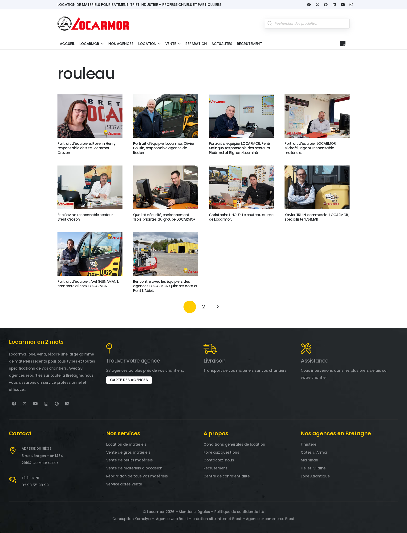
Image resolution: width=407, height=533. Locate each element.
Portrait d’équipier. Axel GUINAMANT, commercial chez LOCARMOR (88, 284)
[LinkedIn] (334, 4)
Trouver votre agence (133, 360)
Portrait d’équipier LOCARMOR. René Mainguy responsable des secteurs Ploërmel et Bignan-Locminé (239, 148)
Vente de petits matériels (129, 460)
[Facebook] (308, 4)
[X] (317, 4)
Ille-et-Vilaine (313, 468)
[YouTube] (342, 4)
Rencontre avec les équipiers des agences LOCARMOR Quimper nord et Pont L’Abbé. (165, 286)
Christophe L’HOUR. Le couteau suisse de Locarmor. (241, 217)
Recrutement (215, 468)
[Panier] (343, 43)
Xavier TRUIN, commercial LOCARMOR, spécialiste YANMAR (317, 217)
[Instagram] (351, 4)
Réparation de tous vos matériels (137, 476)
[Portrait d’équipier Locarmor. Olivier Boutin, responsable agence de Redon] (165, 116)
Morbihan (309, 460)
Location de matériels (126, 444)
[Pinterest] (325, 4)
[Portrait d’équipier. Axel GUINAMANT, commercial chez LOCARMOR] (89, 254)
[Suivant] (217, 307)
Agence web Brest (172, 518)
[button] (102, 43)
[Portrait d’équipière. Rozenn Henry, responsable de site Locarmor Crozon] (89, 116)
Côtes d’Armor (314, 452)
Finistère (308, 444)
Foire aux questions (221, 452)
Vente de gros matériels (128, 452)
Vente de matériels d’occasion (134, 468)
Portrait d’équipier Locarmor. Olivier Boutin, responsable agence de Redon (163, 148)
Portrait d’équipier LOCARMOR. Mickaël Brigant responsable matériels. (310, 148)
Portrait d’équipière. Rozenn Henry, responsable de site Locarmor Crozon (86, 148)
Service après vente (124, 484)
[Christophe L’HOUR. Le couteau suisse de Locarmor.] (241, 187)
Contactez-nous (219, 460)
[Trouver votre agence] (109, 348)
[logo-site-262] (93, 23)
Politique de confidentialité (239, 511)
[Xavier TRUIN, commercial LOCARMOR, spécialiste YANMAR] (317, 187)
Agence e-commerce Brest (270, 518)
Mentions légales (194, 511)
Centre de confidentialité (227, 476)
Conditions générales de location (234, 444)
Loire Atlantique (315, 476)
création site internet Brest (217, 518)
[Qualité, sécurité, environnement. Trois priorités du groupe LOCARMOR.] (165, 187)
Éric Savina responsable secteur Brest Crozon (85, 217)
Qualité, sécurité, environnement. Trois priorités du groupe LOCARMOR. (164, 217)
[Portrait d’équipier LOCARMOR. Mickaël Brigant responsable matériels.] (317, 116)
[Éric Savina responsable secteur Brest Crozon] (89, 187)
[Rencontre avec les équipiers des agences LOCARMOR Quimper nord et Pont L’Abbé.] (165, 254)
